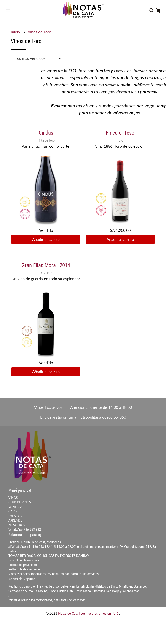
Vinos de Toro (39, 32)
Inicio (15, 32)
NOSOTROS (16, 525)
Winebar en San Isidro (63, 574)
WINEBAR (15, 507)
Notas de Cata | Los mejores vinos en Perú (88, 613)
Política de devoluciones (24, 569)
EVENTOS (15, 516)
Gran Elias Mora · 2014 (46, 265)
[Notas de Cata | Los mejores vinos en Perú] (83, 10)
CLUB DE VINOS (19, 502)
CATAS (12, 511)
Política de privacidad (22, 565)
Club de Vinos (89, 574)
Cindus (46, 133)
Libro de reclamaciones (23, 560)
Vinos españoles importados (27, 574)
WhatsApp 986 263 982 (24, 529)
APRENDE (15, 520)
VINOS (13, 497)
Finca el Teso (120, 133)
